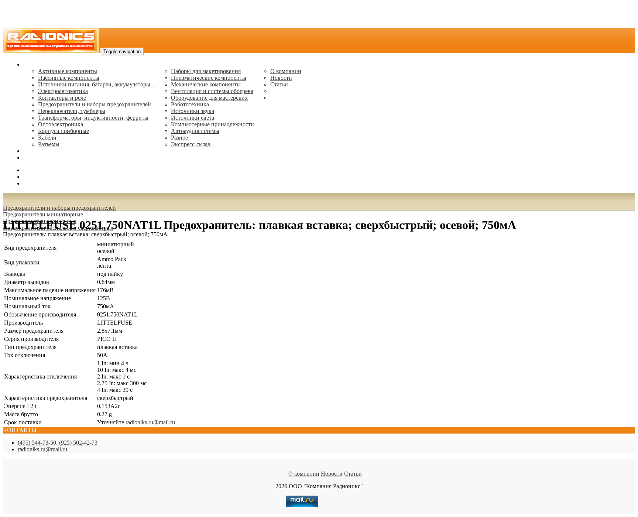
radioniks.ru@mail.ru (48, 157)
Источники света (192, 117)
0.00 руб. (34, 183)
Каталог (33, 64)
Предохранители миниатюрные (43, 214)
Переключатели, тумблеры (71, 111)
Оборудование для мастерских (209, 98)
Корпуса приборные (63, 131)
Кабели (47, 137)
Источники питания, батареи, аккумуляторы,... (97, 84)
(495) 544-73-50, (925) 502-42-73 (57, 442)
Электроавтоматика (63, 91)
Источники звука (192, 111)
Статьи (279, 84)
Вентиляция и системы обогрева (212, 91)
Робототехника (190, 104)
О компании (285, 71)
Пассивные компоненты (68, 78)
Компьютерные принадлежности (212, 124)
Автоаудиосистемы (195, 131)
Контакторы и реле (62, 98)
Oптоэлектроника (60, 124)
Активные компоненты (67, 71)
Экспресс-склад (190, 144)
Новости (281, 78)
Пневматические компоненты (208, 78)
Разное (179, 137)
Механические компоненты (206, 84)
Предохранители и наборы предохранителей (94, 104)
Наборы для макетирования (206, 71)
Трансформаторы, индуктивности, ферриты (93, 117)
